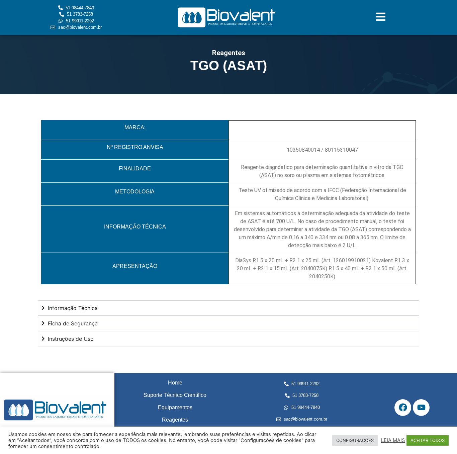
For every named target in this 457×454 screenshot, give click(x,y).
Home (175, 383)
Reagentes (175, 420)
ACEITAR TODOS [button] (427, 440)
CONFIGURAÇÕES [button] (355, 440)
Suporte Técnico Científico (175, 395)
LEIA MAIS (393, 440)
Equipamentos (175, 407)
